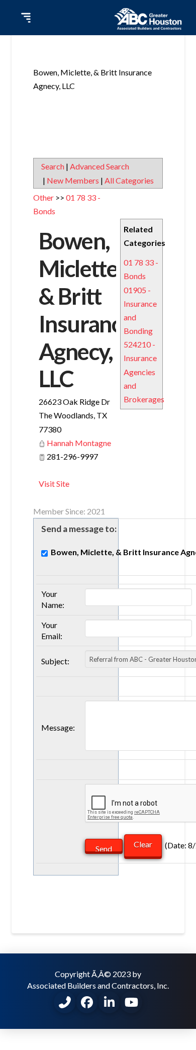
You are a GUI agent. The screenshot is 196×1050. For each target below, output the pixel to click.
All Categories (129, 180)
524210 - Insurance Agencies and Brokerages (144, 371)
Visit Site (54, 483)
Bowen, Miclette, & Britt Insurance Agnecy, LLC (86, 309)
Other (43, 197)
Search (52, 166)
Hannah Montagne (79, 443)
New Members (73, 180)
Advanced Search (99, 166)
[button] (24, 17)
